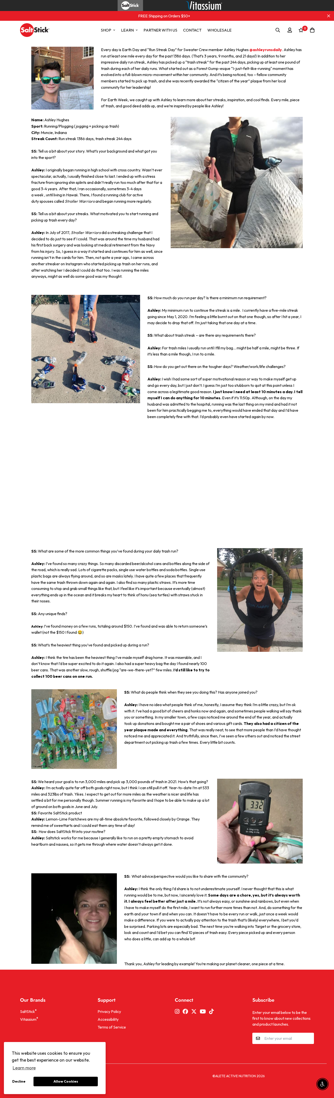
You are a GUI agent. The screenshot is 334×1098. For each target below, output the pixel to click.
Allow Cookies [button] (66, 1081)
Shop (106, 30)
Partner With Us (160, 30)
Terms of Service (112, 1027)
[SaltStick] (32, 30)
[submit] (308, 1038)
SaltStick (28, 1011)
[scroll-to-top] (324, 1071)
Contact (192, 30)
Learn (127, 30)
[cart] (312, 30)
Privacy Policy (109, 1011)
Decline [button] (18, 1081)
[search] (277, 30)
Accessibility (108, 1019)
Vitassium (29, 1019)
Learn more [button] (24, 1068)
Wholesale (219, 30)
